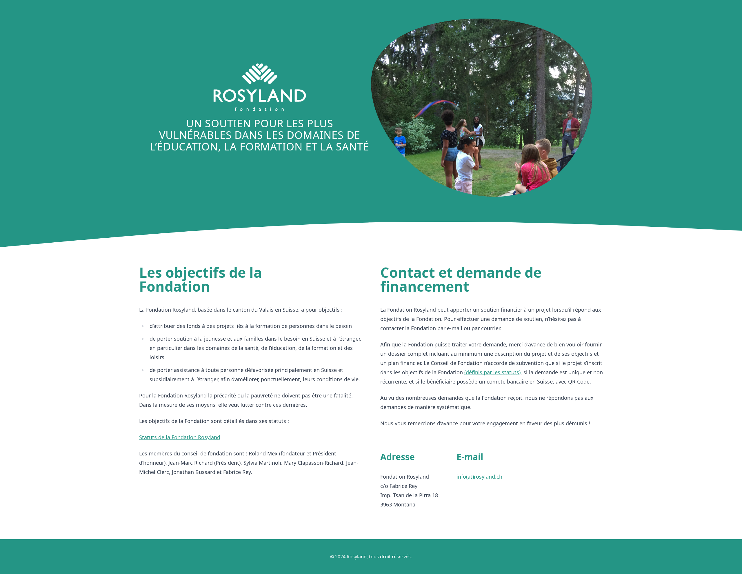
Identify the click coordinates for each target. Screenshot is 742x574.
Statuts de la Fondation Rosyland (179, 437)
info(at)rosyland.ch (479, 476)
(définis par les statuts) (492, 372)
